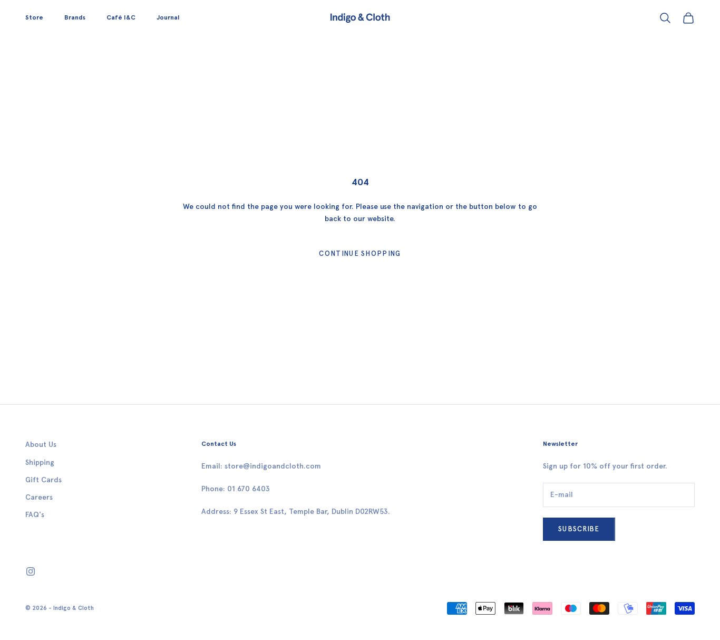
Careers (39, 497)
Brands (74, 17)
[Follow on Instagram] (30, 571)
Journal (168, 17)
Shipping (39, 462)
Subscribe (579, 529)
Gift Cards (43, 479)
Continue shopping (360, 253)
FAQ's (34, 514)
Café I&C (120, 17)
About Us (40, 444)
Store (34, 17)
